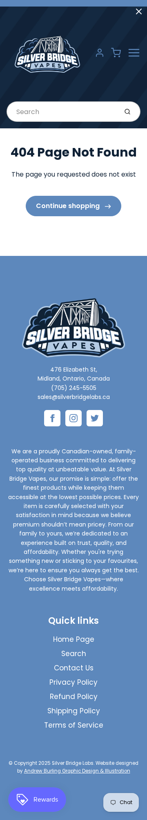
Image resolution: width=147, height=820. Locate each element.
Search (73, 654)
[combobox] (61, 111)
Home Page (73, 639)
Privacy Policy (73, 682)
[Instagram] (73, 418)
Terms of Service (73, 725)
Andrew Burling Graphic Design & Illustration (77, 771)
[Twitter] (95, 418)
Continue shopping (68, 206)
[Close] (139, 11)
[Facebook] (52, 418)
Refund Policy (74, 696)
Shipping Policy (73, 711)
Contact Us (74, 668)
